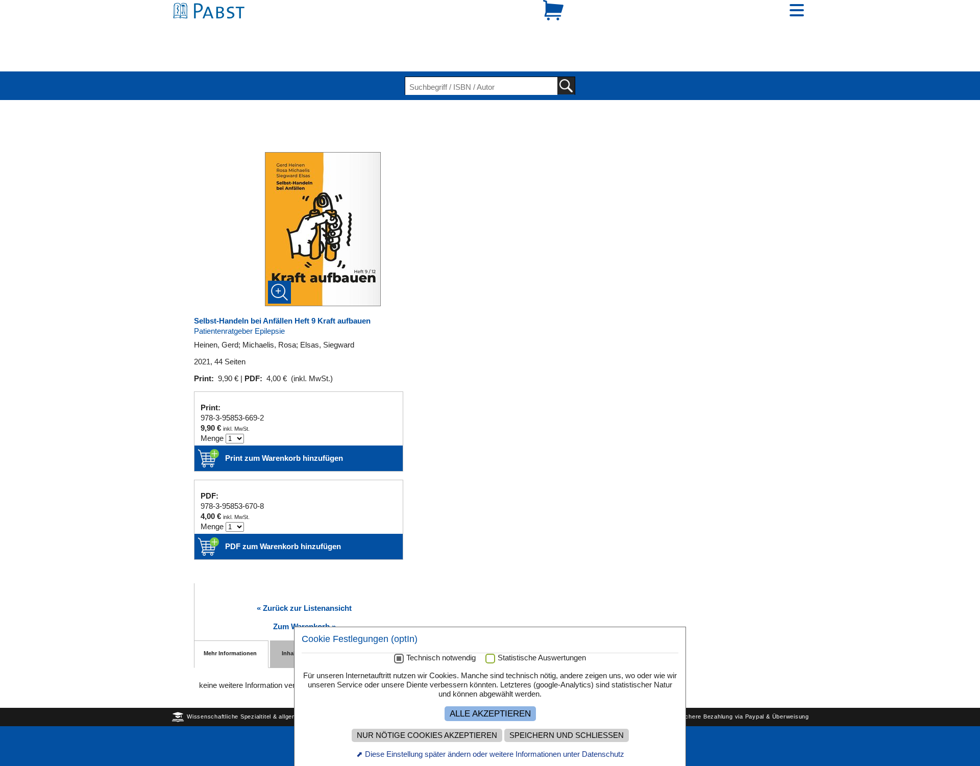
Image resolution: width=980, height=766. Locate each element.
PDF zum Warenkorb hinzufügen (283, 511)
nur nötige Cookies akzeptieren (427, 735)
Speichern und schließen (566, 735)
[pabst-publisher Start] (212, 29)
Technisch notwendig (441, 658)
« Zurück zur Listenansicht (304, 573)
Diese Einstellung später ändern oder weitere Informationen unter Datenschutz (494, 754)
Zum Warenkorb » (304, 591)
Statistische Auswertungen (542, 658)
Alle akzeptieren (490, 713)
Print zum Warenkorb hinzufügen (284, 422)
